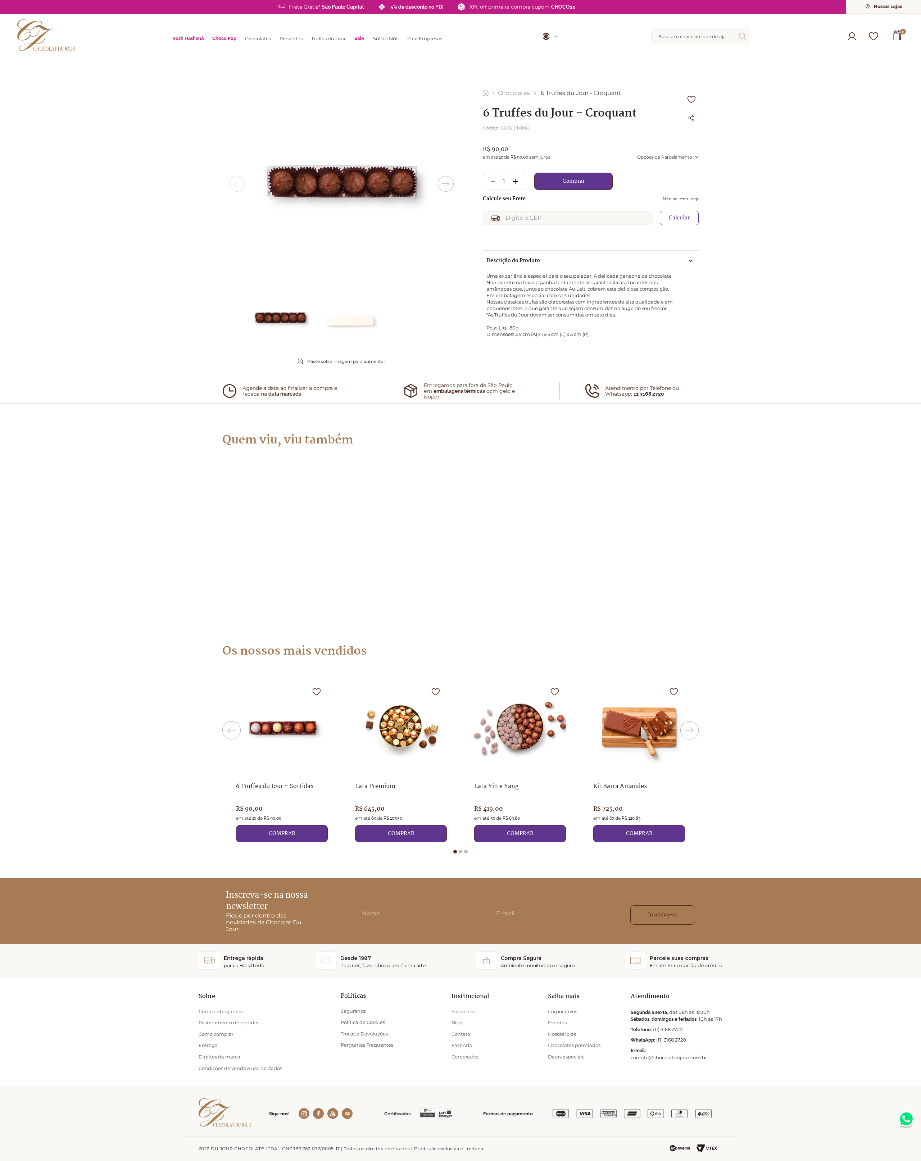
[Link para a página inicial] (486, 93)
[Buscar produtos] (744, 36)
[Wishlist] (873, 36)
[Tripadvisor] (347, 1113)
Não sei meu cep (681, 198)
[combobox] (700, 36)
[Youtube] (332, 1113)
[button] (852, 36)
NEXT (446, 184)
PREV (237, 184)
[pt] (547, 36)
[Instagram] (304, 1113)
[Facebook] (318, 1113)
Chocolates (514, 93)
